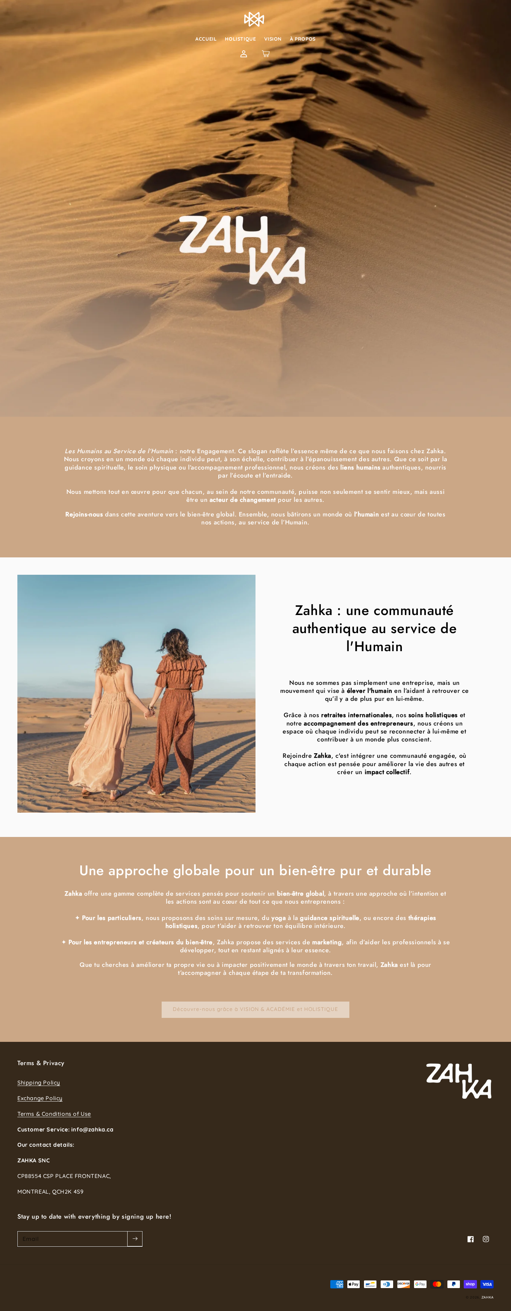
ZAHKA (487, 1297)
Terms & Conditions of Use (54, 1113)
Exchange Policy (40, 1098)
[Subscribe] (135, 1238)
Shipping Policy (38, 1082)
